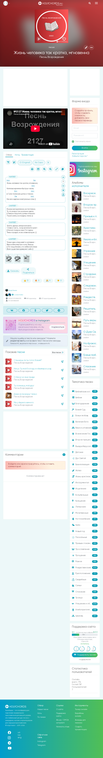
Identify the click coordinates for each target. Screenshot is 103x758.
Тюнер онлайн (81, 709)
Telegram (41, 745)
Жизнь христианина (85, 476)
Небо (85, 525)
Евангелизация (85, 464)
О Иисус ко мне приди (24, 377)
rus (19, 735)
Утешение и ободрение (86, 604)
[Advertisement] (35, 87)
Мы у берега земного (24, 403)
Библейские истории (85, 391)
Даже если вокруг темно (25, 394)
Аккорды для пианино (80, 721)
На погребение (85, 519)
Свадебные (85, 580)
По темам (41, 717)
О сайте (59, 709)
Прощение (85, 555)
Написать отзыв (62, 727)
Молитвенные (85, 513)
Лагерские (85, 507)
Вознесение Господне (85, 434)
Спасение (89, 366)
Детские (85, 452)
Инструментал (85, 482)
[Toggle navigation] (96, 3)
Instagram (41, 741)
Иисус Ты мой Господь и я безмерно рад (32, 369)
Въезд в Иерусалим (85, 446)
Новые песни (42, 709)
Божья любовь (85, 416)
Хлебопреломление (85, 610)
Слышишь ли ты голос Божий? (28, 360)
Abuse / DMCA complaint (62, 721)
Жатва (85, 470)
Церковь (85, 616)
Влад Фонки (12, 290)
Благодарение (86, 404)
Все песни (56, 352)
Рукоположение (85, 573)
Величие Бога (85, 422)
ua (19, 732)
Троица (85, 598)
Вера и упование (86, 428)
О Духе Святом (92, 332)
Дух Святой (85, 458)
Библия (85, 398)
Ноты (17, 155)
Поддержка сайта (61, 714)
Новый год (85, 531)
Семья (85, 585)
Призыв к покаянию (85, 543)
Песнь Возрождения (51, 57)
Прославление (85, 549)
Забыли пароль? (79, 156)
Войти (85, 148)
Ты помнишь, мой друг (24, 386)
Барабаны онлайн (79, 714)
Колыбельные (85, 495)
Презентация (27, 155)
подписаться (58, 327)
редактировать (17, 341)
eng (19, 738)
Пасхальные (85, 537)
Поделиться (28, 273)
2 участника (18, 295)
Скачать (14, 271)
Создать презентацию (81, 728)
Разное (85, 561)
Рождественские (86, 568)
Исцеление (85, 489)
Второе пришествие (85, 440)
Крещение (85, 501)
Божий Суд (85, 410)
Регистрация (78, 154)
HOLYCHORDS (26, 320)
